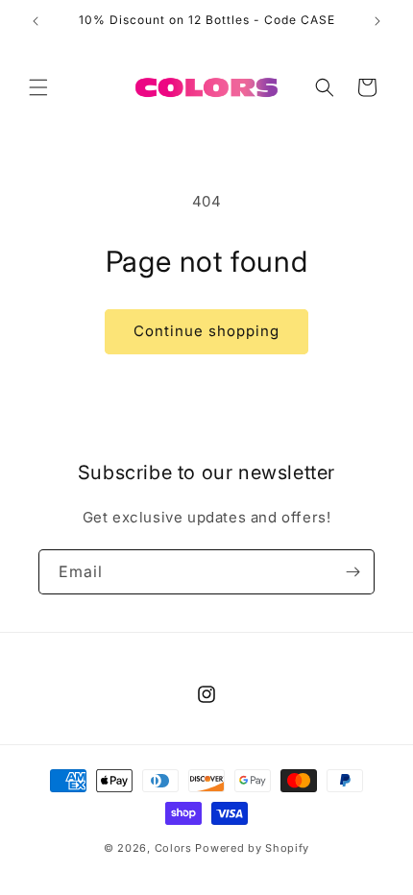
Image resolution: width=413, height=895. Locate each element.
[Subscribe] (352, 571)
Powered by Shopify (252, 848)
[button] (38, 87)
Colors (173, 848)
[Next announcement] (377, 21)
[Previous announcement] (35, 21)
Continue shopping (206, 331)
